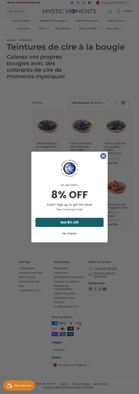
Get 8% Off (69, 222)
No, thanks (69, 233)
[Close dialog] (103, 156)
